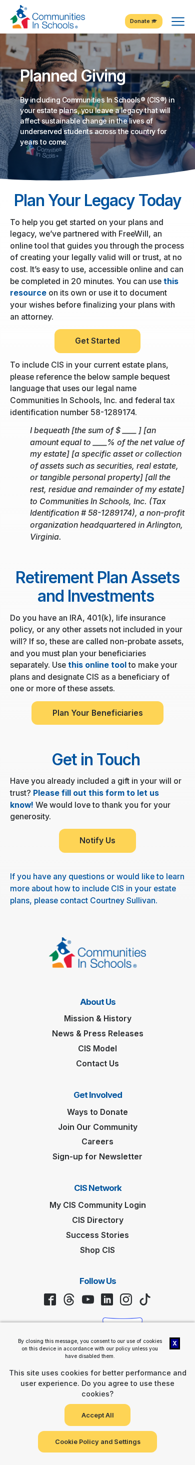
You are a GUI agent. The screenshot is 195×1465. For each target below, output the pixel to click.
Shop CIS (97, 1250)
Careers (98, 1141)
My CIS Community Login (98, 1205)
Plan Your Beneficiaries (97, 713)
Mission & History (98, 1018)
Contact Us (97, 1063)
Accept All (98, 1415)
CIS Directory (98, 1220)
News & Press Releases (98, 1033)
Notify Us (98, 840)
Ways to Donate (97, 1112)
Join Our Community (98, 1127)
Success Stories (97, 1235)
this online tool (97, 665)
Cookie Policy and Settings (97, 1441)
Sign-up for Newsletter (97, 1156)
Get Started (97, 341)
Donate (141, 21)
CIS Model (97, 1048)
